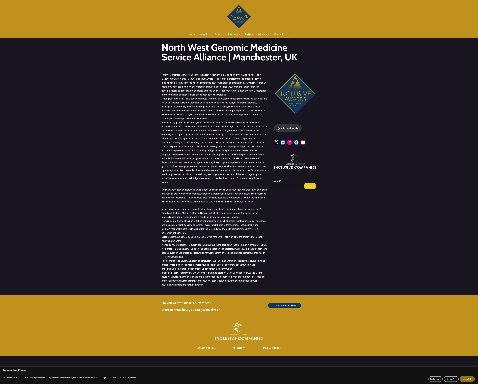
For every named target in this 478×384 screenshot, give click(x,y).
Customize (434, 379)
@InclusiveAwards (287, 128)
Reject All (451, 379)
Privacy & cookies (207, 348)
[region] (239, 375)
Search (277, 181)
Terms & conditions (271, 348)
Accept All (467, 379)
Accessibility (239, 348)
